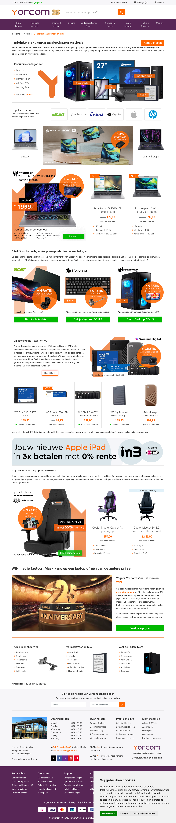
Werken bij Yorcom (98, 738)
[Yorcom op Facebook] (59, 758)
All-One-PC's (22, 83)
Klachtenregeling (91, 802)
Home (17, 34)
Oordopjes (20, 667)
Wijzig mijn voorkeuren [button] (144, 813)
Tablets (71, 656)
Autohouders (22, 652)
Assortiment (147, 727)
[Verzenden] (122, 704)
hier (99, 747)
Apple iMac (125, 667)
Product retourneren (151, 738)
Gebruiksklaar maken (47, 785)
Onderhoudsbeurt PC (47, 789)
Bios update (43, 793)
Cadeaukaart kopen (125, 734)
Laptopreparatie (19, 778)
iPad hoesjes (74, 663)
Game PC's (125, 652)
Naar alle (24, 94)
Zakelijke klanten (123, 723)
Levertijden (147, 730)
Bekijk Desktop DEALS (140, 319)
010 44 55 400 (22, 2)
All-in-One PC (126, 660)
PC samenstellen (45, 778)
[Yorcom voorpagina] (36, 12)
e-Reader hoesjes (76, 667)
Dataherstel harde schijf (22, 785)
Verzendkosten (123, 730)
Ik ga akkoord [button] (108, 813)
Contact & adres (97, 723)
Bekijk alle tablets (35, 319)
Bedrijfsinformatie (98, 727)
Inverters (20, 663)
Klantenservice (151, 718)
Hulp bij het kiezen (72, 789)
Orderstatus (147, 734)
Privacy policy (75, 802)
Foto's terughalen (19, 793)
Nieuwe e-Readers (76, 671)
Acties (27, 34)
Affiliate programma (99, 734)
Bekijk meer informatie (107, 186)
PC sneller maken (45, 781)
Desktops (125, 671)
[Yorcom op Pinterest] (76, 758)
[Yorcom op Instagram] (65, 758)
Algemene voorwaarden (55, 802)
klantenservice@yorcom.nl (65, 750)
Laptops (20, 70)
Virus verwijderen (19, 789)
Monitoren (21, 74)
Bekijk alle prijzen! (140, 628)
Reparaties (18, 773)
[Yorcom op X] (53, 758)
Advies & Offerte (149, 723)
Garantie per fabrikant (73, 785)
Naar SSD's (48, 373)
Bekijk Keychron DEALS (88, 319)
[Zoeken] (121, 12)
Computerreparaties (125, 738)
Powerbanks (21, 660)
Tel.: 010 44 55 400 (62, 747)
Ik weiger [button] (124, 813)
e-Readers (72, 660)
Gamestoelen (23, 78)
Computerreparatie (20, 781)
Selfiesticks (21, 671)
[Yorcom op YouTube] (70, 758)
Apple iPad (73, 652)
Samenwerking (96, 730)
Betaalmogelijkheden (125, 727)
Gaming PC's (22, 87)
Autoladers (21, 656)
